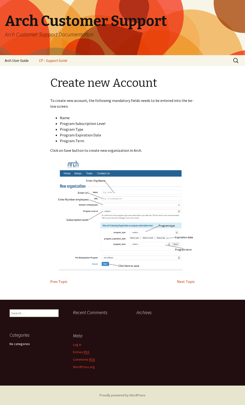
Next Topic (186, 281)
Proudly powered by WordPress (122, 395)
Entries (81, 352)
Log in (77, 344)
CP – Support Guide (53, 60)
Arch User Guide (17, 60)
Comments (84, 359)
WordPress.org (84, 367)
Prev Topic (58, 281)
